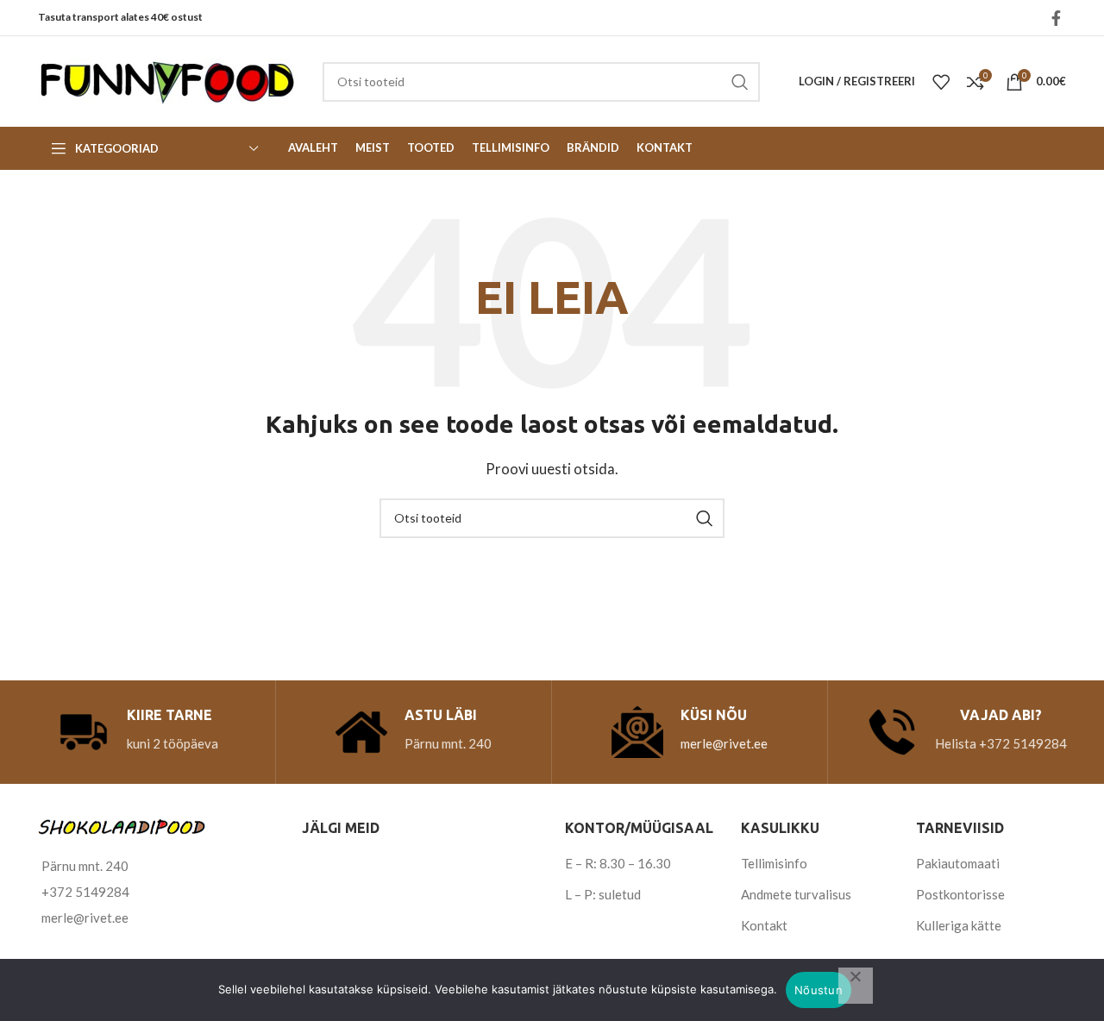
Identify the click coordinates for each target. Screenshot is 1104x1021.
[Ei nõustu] (855, 986)
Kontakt (764, 925)
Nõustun (818, 990)
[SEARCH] (740, 82)
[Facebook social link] (1056, 18)
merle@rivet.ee (724, 743)
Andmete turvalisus (796, 894)
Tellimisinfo (774, 863)
